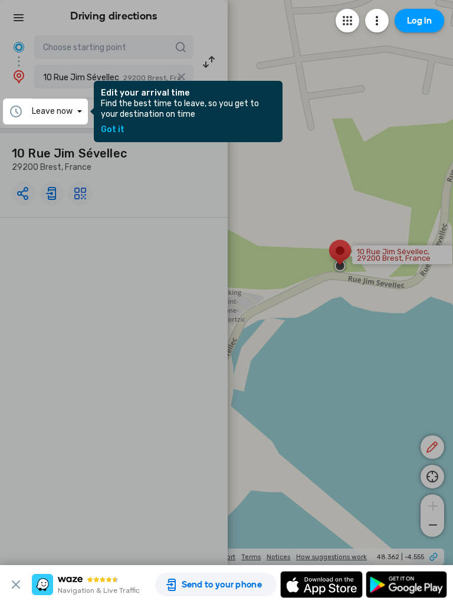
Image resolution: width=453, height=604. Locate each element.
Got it (112, 129)
